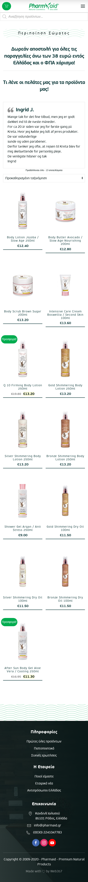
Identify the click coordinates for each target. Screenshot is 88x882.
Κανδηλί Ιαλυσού (47, 813)
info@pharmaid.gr (47, 825)
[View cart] (6, 6)
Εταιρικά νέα (44, 783)
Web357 (56, 871)
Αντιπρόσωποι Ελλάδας (44, 790)
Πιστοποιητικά (44, 748)
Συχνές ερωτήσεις (44, 755)
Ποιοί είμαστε (44, 776)
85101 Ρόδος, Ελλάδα (51, 818)
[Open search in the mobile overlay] (44, 17)
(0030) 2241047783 (47, 832)
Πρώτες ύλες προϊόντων (44, 741)
